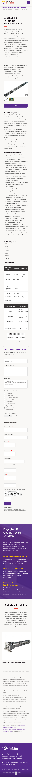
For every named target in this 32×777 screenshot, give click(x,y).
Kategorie (9, 12)
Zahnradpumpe (12, 727)
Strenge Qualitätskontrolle (13, 568)
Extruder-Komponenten (7, 731)
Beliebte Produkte (16, 605)
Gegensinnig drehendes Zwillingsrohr (13, 662)
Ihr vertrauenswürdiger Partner (15, 556)
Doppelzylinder (6, 727)
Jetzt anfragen (16, 105)
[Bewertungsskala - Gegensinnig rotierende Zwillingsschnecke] (16, 337)
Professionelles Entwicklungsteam (10, 584)
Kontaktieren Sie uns (7, 733)
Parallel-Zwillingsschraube (19, 12)
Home (5, 12)
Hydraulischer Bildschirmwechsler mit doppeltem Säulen (14, 729)
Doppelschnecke (22, 725)
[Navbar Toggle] (28, 2)
